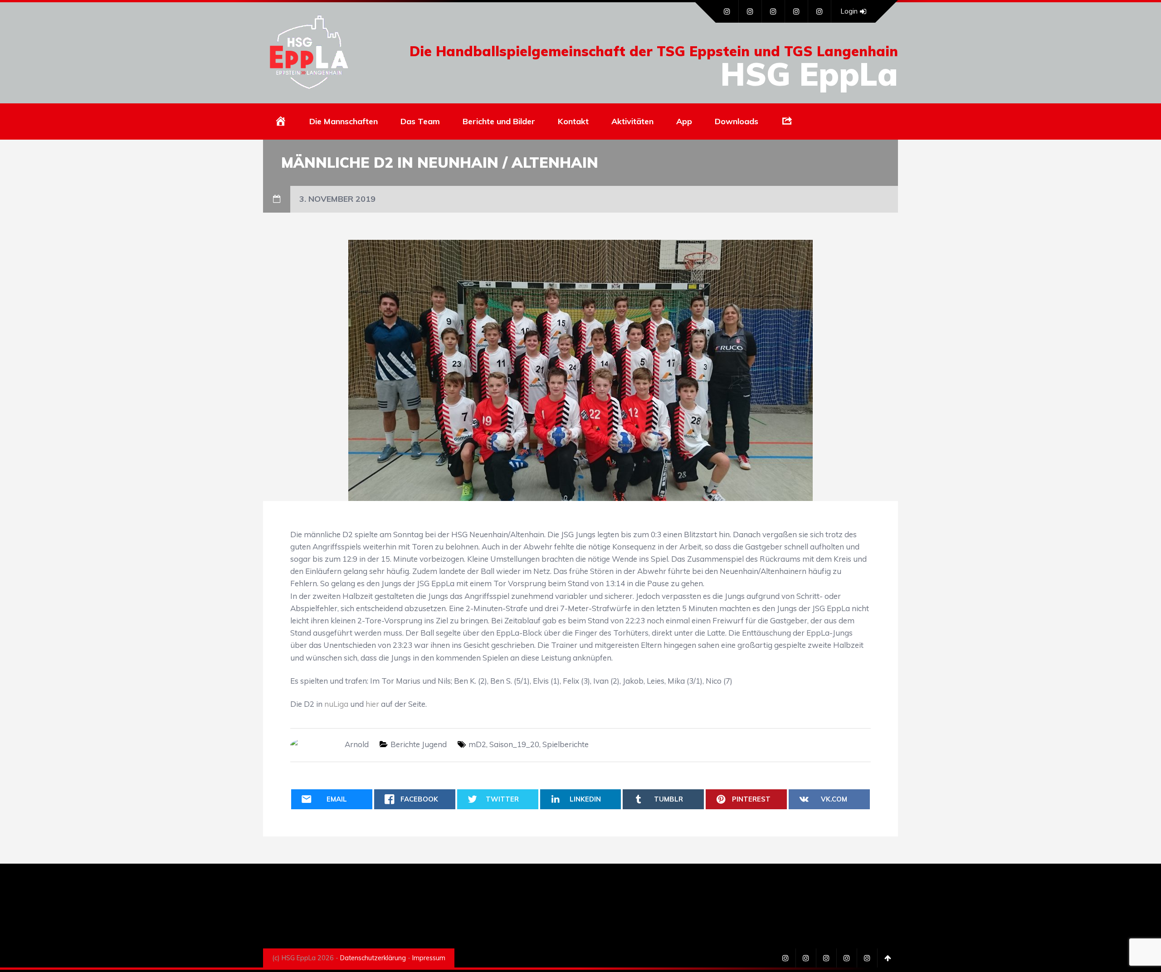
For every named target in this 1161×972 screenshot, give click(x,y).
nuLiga (336, 704)
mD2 (477, 744)
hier (372, 704)
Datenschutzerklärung (373, 958)
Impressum (428, 958)
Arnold (357, 744)
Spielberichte (565, 744)
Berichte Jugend (418, 744)
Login (849, 11)
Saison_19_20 (514, 744)
